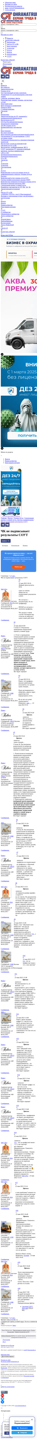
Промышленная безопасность (11, 154)
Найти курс (18, 567)
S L (33, 934)
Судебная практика (7, 109)
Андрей (3, 1221)
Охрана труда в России (7, 1345)
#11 (16, 974)
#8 (16, 883)
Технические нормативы (9, 124)
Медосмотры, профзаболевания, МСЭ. (14, 147)
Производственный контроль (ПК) (13, 183)
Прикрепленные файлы (26, 1303)
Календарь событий (12, 40)
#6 (17, 820)
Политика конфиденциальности (10, 1361)
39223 (3, 648)
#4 (23, 709)
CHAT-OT (4, 228)
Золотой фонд (12, 54)
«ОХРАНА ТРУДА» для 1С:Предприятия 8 (16, 194)
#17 (16, 1182)
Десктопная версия (8, 1356)
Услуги (9, 50)
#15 (17, 1105)
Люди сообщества (7, 216)
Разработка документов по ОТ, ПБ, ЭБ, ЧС (16, 187)
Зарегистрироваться (7, 1437)
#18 (17, 1210)
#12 (17, 1014)
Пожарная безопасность (9, 156)
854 (11, 603)
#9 (15, 919)
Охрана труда (5, 91)
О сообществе (6, 212)
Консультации (12, 46)
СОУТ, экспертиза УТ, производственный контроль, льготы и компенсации (15, 150)
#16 (15, 1132)
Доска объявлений (7, 225)
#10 (24, 956)
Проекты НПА (6, 107)
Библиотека (11, 42)
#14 (18, 1075)
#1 (19, 580)
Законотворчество (7, 89)
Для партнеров (6, 167)
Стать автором (10, 10)
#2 (14, 622)
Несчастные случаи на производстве (14, 143)
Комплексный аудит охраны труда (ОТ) (14, 178)
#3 (19, 675)
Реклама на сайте (11, 4)
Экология (4, 160)
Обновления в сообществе (10, 214)
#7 (17, 852)
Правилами (4, 1368)
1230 (11, 1237)
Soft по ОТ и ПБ (12, 44)
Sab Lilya (4, 589)
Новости (10, 38)
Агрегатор (10, 48)
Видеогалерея (5, 223)
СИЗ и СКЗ (5, 153)
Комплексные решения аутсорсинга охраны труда (18, 182)
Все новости (5, 87)
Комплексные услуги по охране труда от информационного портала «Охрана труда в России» (16, 174)
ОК (7, 1433)
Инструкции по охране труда (21, 1330)
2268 (11, 693)
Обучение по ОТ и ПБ (8, 145)
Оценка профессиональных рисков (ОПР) (15, 180)
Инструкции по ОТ (7, 120)
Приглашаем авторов (8, 207)
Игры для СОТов (7, 235)
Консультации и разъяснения (11, 105)
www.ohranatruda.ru (20, 1405)
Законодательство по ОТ (22, 1332)
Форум (9, 52)
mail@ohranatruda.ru (30, 1350)
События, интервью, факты (10, 98)
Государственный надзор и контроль (13, 93)
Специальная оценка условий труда (13, 185)
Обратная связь (10, 2)
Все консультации (7, 133)
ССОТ (9, 56)
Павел (3, 636)
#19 (19, 1262)
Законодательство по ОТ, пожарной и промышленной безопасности (14, 117)
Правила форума (7, 205)
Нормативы (10, 1332)
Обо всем (4, 111)
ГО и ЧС (4, 158)
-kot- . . (3, 680)
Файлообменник (6, 221)
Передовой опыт (7, 104)
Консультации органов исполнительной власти (17, 134)
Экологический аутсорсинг (10, 189)
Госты (33, 1330)
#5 (14, 732)
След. (13, 576)
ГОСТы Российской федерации (12, 122)
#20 (19, 1288)
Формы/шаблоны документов (11, 127)
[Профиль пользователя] (6, 600)
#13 (17, 1038)
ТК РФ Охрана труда (8, 125)
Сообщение (5, 620)
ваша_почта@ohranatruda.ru (14, 8)
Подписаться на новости (13, 6)
